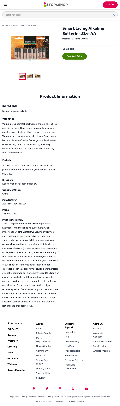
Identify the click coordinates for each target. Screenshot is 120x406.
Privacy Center (53, 397)
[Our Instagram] (60, 388)
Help (67, 336)
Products (41, 397)
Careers (97, 328)
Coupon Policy (72, 341)
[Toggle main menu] (5, 4)
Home (5, 25)
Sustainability (43, 373)
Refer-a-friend (72, 355)
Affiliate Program (101, 350)
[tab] (22, 76)
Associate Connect (98, 335)
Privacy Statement (29, 397)
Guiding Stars (43, 368)
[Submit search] (114, 15)
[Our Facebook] (47, 388)
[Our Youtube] (86, 388)
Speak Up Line (100, 346)
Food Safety (71, 346)
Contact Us (70, 332)
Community (42, 350)
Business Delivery (74, 360)
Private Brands (43, 333)
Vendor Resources (102, 341)
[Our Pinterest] (34, 388)
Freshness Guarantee (70, 366)
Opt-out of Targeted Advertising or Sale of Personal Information (85, 397)
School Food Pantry (42, 362)
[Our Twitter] (73, 388)
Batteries (32, 25)
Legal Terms (14, 397)
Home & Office (17, 25)
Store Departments (43, 339)
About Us (41, 328)
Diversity (41, 355)
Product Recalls (72, 350)
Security (40, 377)
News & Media (43, 346)
